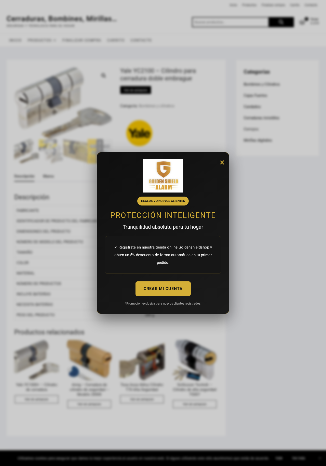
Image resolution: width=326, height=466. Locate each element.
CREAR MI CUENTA (163, 288)
